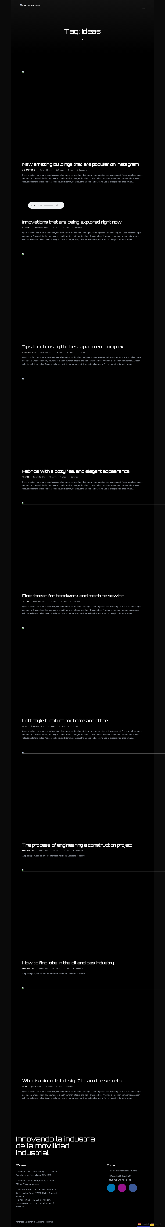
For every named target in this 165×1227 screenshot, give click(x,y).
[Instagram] (122, 1188)
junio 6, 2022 (36, 1087)
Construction (29, 170)
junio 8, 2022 (44, 851)
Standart (26, 228)
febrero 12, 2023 (39, 602)
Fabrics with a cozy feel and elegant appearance (75, 471)
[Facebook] (133, 1188)
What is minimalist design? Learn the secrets (72, 1080)
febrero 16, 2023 (46, 170)
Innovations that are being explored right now (72, 222)
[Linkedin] (111, 1188)
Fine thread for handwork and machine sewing (73, 596)
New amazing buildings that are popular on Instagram (80, 164)
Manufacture (28, 851)
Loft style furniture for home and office (65, 720)
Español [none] (145, 1224)
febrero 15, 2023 (41, 228)
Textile (25, 477)
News (24, 726)
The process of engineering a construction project (77, 845)
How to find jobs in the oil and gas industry (68, 963)
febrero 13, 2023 (46, 352)
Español (157, 1225)
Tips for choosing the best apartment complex (72, 346)
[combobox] (156, 1225)
